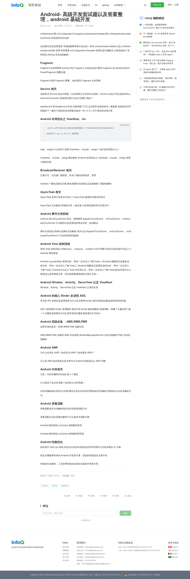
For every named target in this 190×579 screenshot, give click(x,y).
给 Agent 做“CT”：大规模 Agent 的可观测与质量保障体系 (159, 70)
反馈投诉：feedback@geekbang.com (91, 554)
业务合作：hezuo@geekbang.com (90, 550)
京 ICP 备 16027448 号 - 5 (112, 575)
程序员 (54, 486)
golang (105, 5)
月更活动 (71, 5)
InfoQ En (175, 547)
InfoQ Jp (175, 550)
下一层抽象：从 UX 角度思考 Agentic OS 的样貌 (159, 35)
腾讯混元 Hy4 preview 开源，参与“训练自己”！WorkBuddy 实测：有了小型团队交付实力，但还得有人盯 (159, 44)
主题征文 (85, 5)
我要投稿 (65, 550)
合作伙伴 (65, 554)
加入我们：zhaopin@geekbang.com (90, 557)
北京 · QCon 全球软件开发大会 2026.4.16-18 (135, 547)
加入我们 (65, 557)
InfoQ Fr (175, 554)
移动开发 (65, 486)
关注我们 (65, 560)
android (45, 486)
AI (96, 5)
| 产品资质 (156, 575)
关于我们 (65, 547)
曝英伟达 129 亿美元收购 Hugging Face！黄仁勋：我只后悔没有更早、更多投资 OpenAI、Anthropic (159, 62)
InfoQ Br (175, 557)
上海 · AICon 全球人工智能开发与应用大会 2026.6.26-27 (139, 550)
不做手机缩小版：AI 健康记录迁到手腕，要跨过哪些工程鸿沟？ (159, 88)
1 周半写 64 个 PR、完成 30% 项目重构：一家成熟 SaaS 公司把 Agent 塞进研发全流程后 (159, 53)
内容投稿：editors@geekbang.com (90, 547)
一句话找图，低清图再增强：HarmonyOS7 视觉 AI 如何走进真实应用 (159, 26)
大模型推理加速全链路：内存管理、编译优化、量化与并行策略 (160, 79)
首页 (60, 5)
